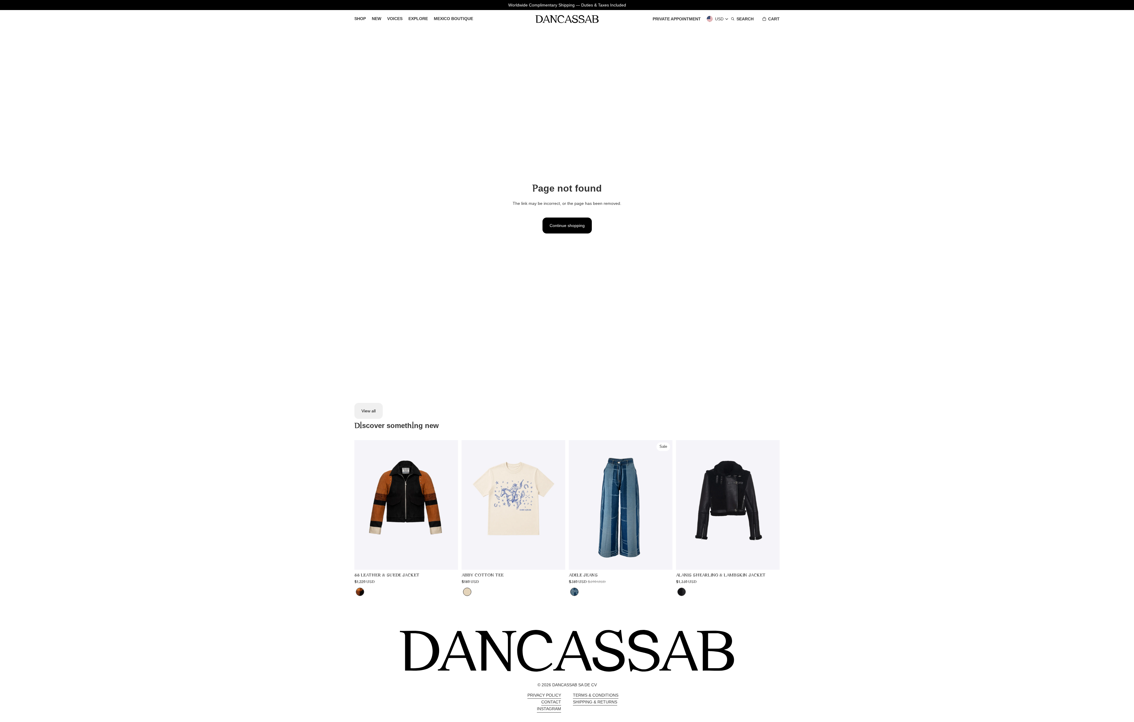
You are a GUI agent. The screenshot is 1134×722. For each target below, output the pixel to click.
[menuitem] (360, 18)
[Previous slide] (363, 505)
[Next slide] (449, 505)
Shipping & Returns (595, 702)
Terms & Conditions (595, 695)
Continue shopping (567, 225)
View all (368, 411)
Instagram (549, 708)
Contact (551, 702)
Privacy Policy (544, 695)
